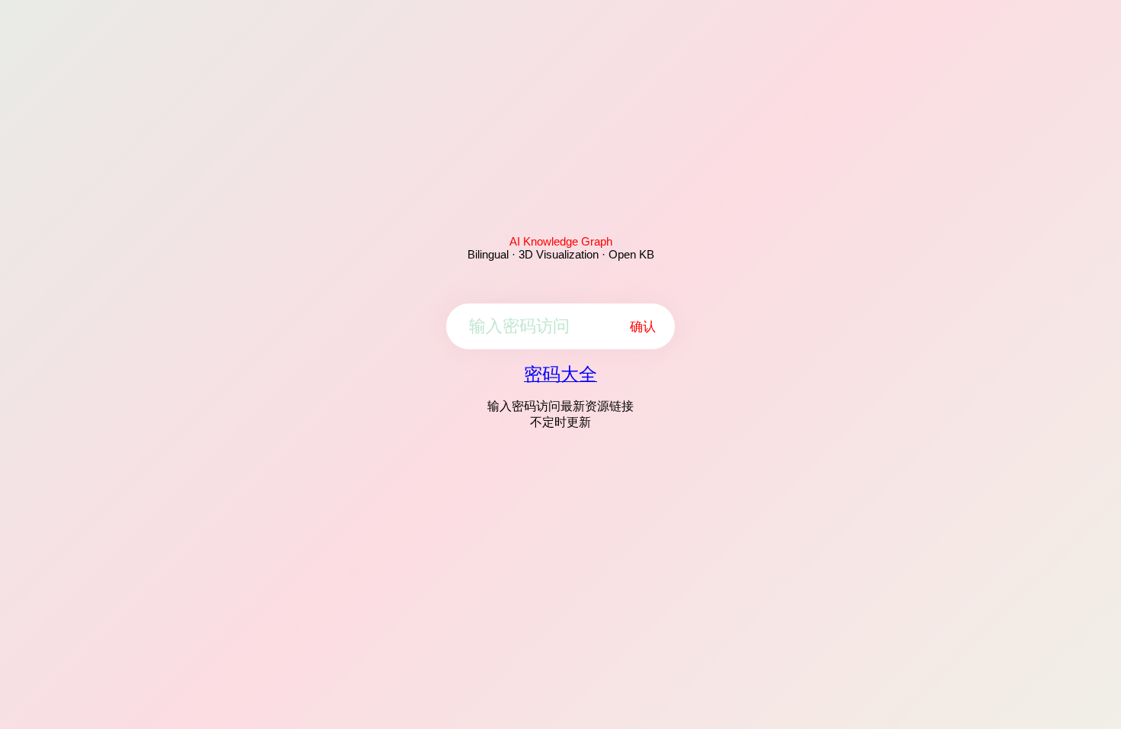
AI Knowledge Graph (560, 241)
